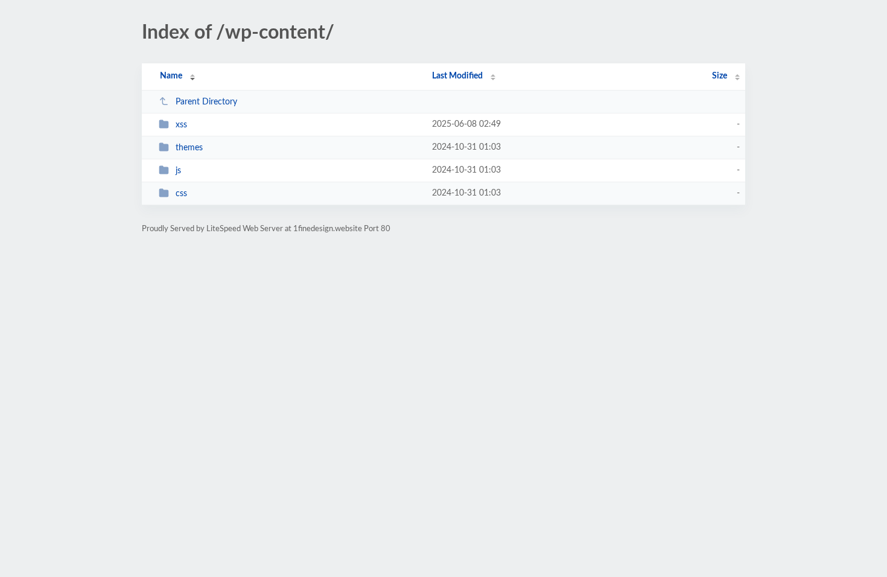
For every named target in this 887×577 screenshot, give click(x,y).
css (181, 194)
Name (171, 76)
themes (189, 148)
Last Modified (457, 76)
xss (181, 125)
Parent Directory (206, 102)
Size (719, 76)
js (178, 171)
